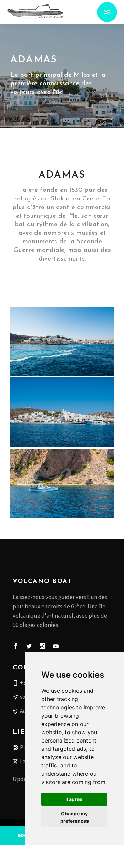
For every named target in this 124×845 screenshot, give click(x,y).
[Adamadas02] (62, 483)
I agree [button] (74, 799)
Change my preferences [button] (74, 817)
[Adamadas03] (62, 411)
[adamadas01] (62, 341)
